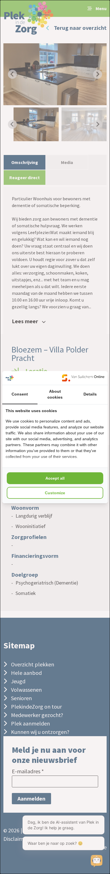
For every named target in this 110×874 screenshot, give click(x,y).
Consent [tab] (20, 394)
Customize (55, 493)
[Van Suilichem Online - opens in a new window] (83, 377)
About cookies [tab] (55, 394)
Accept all (55, 478)
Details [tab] (90, 394)
